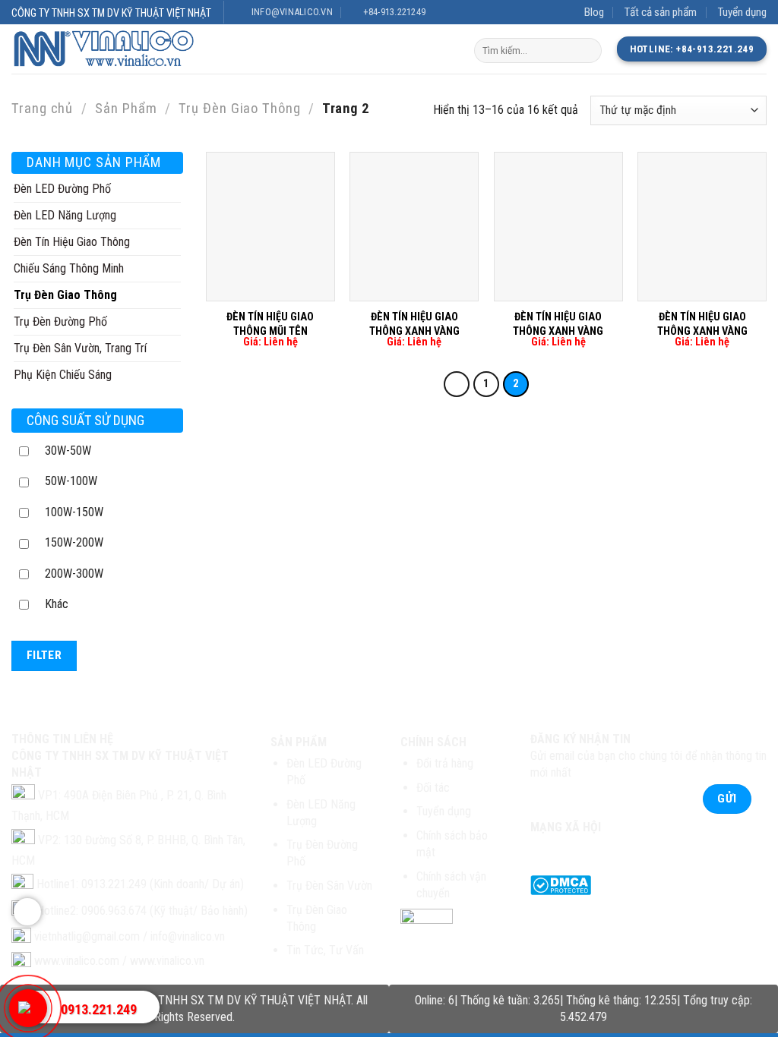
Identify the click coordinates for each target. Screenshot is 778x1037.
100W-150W (74, 512)
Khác (56, 604)
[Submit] (587, 51)
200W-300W (74, 573)
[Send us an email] (598, 849)
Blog (594, 12)
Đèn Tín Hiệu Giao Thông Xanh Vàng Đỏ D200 (558, 330)
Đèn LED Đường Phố (62, 188)
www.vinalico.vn (167, 960)
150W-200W (74, 542)
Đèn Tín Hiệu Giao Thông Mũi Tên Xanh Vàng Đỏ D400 (270, 330)
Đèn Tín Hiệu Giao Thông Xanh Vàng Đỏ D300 (702, 330)
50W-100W (71, 481)
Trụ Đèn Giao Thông (240, 108)
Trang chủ (42, 108)
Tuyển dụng (742, 12)
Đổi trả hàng (444, 763)
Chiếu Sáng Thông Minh (69, 268)
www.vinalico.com (76, 960)
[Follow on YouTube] (626, 849)
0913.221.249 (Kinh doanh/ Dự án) (162, 884)
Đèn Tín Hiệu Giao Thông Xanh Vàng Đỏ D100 (414, 330)
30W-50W (68, 450)
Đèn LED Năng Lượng (65, 215)
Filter (44, 655)
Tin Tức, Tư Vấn (325, 950)
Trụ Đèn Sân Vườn (329, 885)
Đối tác (433, 787)
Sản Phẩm (126, 108)
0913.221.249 (99, 1009)
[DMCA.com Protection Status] (560, 884)
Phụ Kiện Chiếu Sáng (63, 374)
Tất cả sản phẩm (660, 12)
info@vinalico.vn (187, 936)
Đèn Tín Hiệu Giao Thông (72, 242)
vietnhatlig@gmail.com (87, 936)
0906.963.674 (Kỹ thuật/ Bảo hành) (164, 910)
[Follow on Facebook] (543, 849)
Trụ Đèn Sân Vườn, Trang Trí (80, 348)
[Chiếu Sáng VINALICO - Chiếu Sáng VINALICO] (115, 49)
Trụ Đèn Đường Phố (60, 321)
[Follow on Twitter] (571, 849)
